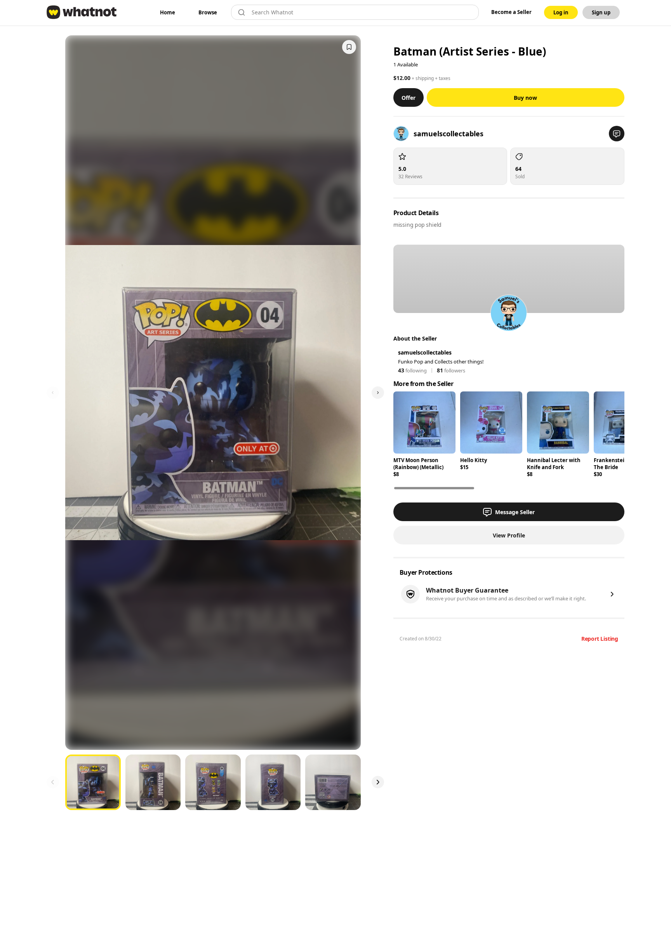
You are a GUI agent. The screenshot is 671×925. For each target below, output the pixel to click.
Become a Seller (511, 12)
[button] (616, 133)
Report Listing (599, 638)
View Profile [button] (509, 535)
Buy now (525, 97)
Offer (408, 97)
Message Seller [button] (515, 512)
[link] (167, 12)
